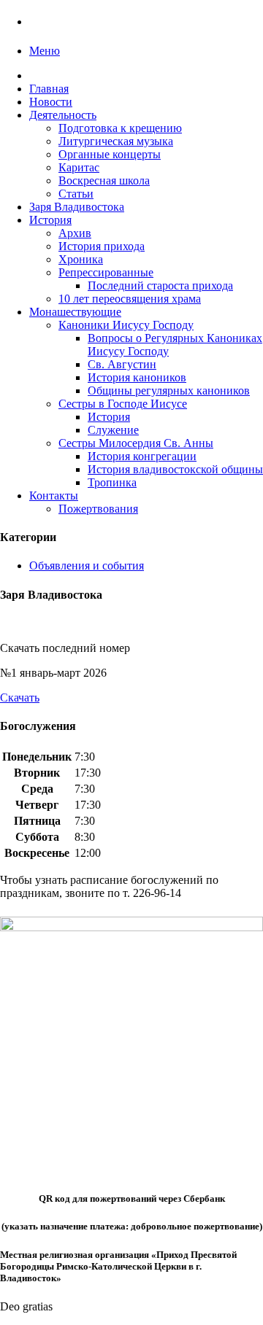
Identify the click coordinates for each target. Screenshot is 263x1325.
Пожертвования (98, 508)
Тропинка (112, 482)
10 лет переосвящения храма (129, 298)
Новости (50, 102)
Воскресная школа (104, 180)
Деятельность (62, 115)
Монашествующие (75, 312)
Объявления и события (86, 565)
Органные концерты (109, 154)
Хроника (80, 259)
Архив (74, 233)
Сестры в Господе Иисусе (122, 403)
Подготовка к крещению (120, 128)
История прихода (101, 246)
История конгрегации (142, 456)
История (50, 220)
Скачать (19, 697)
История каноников (137, 377)
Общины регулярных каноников (169, 390)
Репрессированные (105, 272)
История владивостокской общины (175, 469)
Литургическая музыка (115, 141)
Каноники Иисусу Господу (126, 325)
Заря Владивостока (76, 207)
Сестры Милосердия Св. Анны (135, 443)
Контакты (53, 495)
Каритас (78, 167)
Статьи (76, 193)
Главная (49, 88)
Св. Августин (122, 364)
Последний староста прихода (160, 285)
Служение (113, 430)
